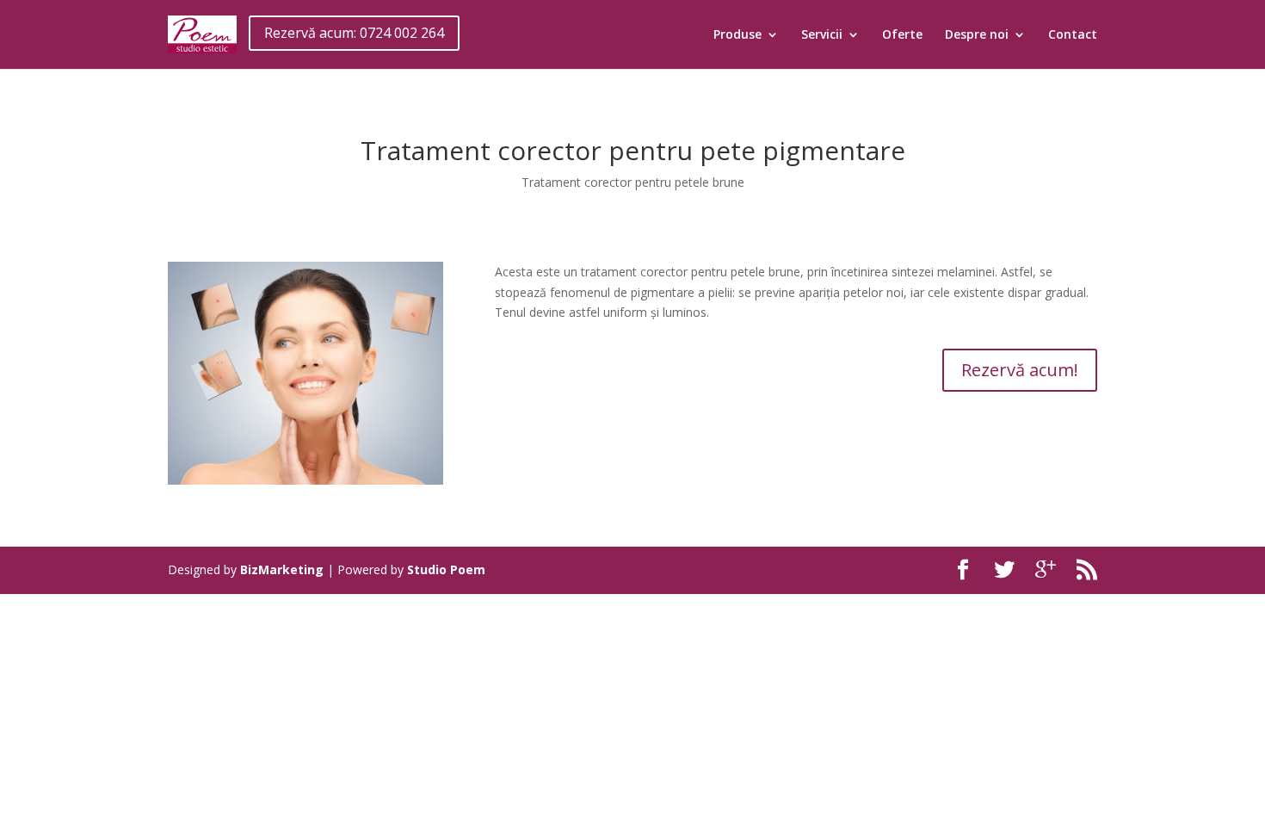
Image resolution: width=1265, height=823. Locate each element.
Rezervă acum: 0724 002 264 (354, 32)
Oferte (902, 35)
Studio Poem (446, 569)
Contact (1072, 35)
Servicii (821, 35)
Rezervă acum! (1019, 369)
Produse (737, 35)
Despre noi (977, 35)
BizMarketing (282, 569)
